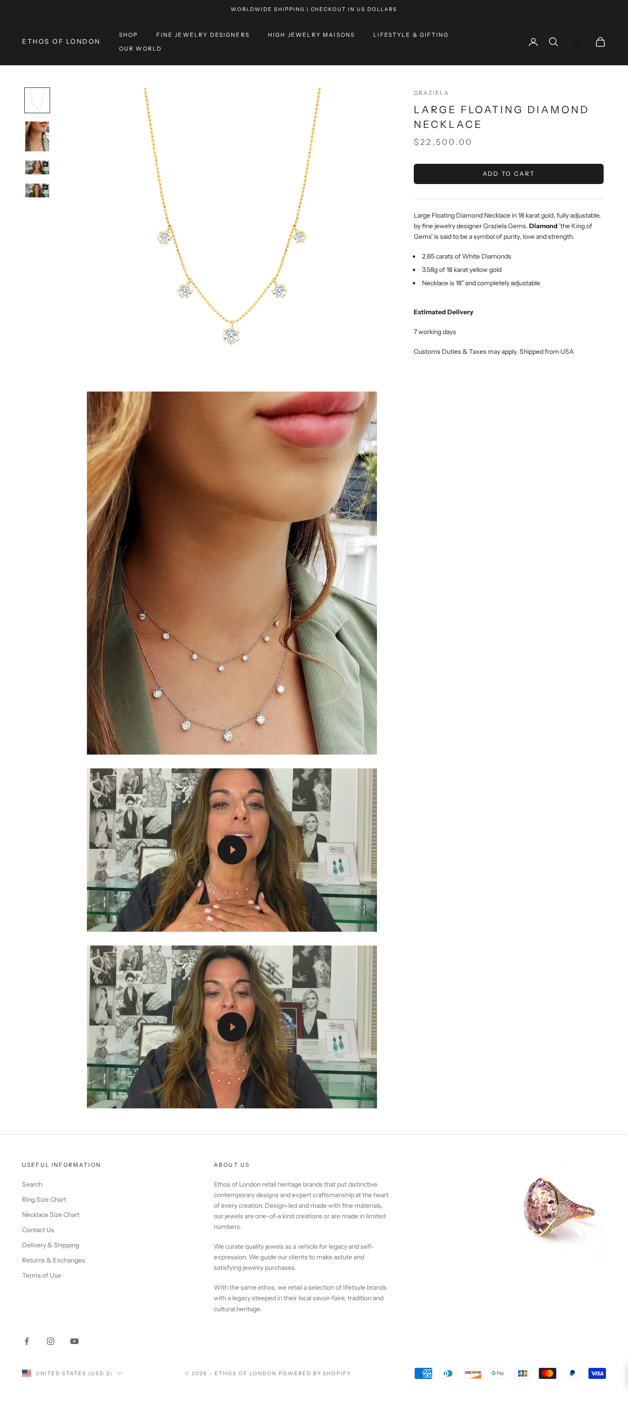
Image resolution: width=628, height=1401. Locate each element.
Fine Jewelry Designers (203, 34)
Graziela (431, 92)
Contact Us (38, 1230)
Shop (128, 34)
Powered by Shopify (315, 1373)
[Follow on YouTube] (74, 1341)
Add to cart (509, 173)
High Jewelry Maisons (311, 34)
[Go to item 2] (37, 136)
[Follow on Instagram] (50, 1341)
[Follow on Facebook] (26, 1341)
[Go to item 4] (37, 190)
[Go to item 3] (37, 167)
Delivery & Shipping (50, 1245)
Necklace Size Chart (51, 1215)
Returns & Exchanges (53, 1260)
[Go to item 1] (37, 100)
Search (32, 1184)
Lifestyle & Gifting (411, 34)
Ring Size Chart (44, 1199)
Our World (140, 48)
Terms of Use (41, 1275)
